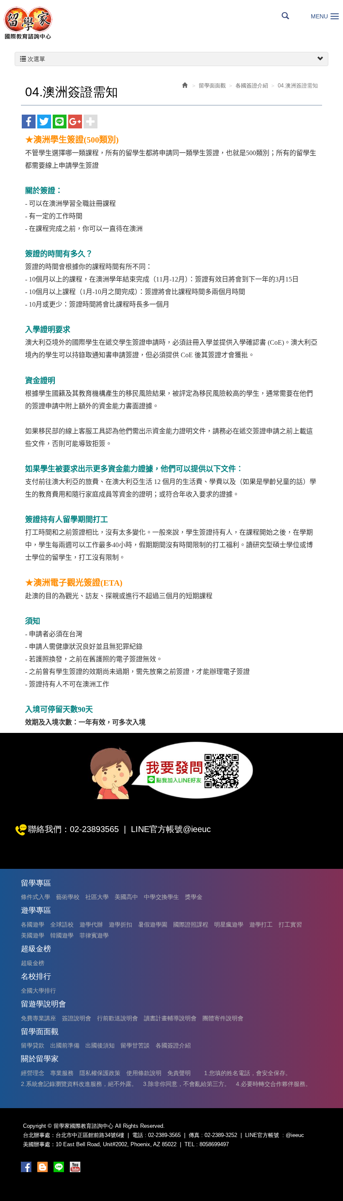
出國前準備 (64, 1045)
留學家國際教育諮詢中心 (27, 22)
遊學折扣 (120, 924)
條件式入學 (35, 897)
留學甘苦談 (135, 1045)
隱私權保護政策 (99, 1073)
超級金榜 (32, 963)
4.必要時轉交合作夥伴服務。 (273, 1084)
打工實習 (290, 924)
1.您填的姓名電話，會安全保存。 (247, 1073)
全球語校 (62, 924)
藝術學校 (67, 897)
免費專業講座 (38, 1018)
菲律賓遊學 (94, 935)
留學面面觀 (212, 85)
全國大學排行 (38, 990)
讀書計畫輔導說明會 (170, 1018)
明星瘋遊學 (228, 924)
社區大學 (97, 897)
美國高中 (126, 897)
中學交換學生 (161, 897)
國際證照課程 (190, 924)
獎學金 (193, 897)
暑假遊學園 (152, 924)
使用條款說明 (143, 1073)
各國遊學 (32, 924)
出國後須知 (100, 1045)
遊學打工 (261, 924)
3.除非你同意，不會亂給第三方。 (186, 1084)
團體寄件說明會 (222, 1018)
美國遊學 (32, 935)
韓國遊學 (62, 935)
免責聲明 (179, 1073)
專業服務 (62, 1073)
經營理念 (32, 1073)
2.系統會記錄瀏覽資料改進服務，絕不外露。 (79, 1084)
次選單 (35, 59)
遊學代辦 (91, 924)
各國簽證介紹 (251, 85)
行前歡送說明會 (117, 1018)
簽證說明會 (76, 1018)
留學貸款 (32, 1045)
